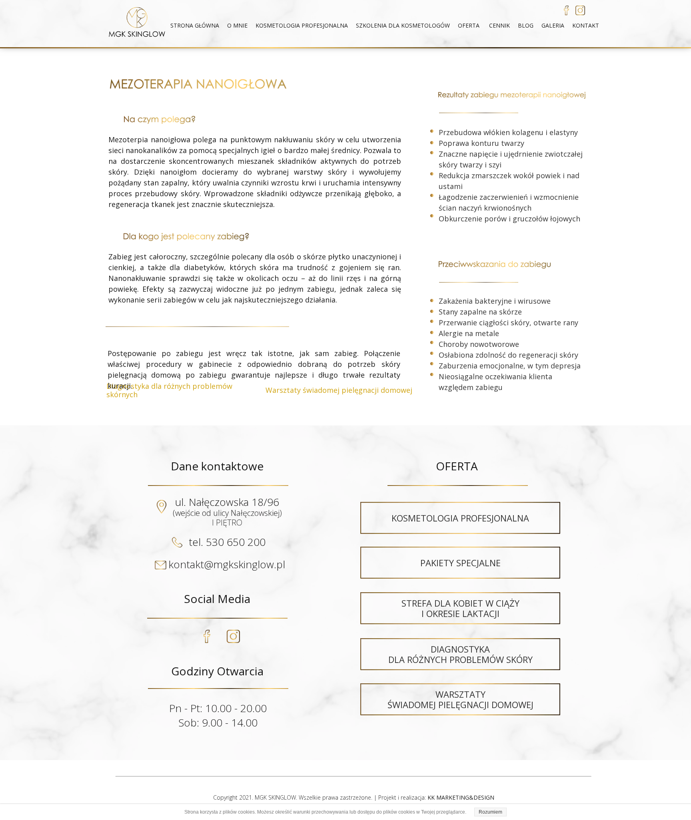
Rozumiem (490, 812)
